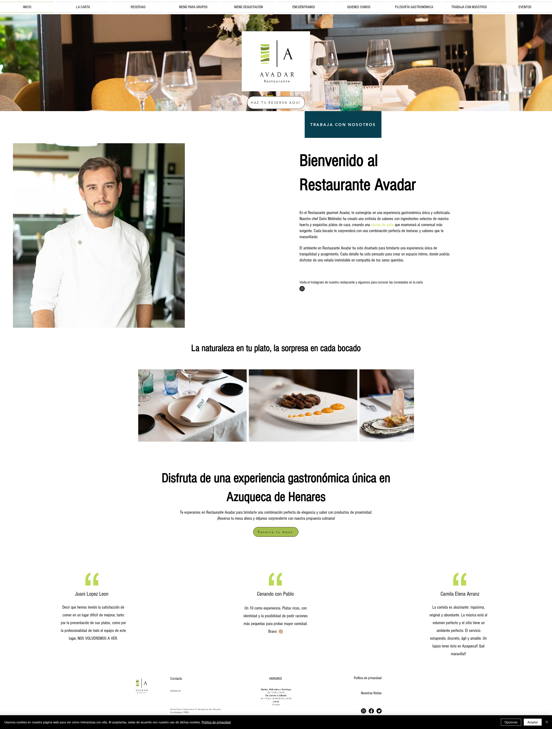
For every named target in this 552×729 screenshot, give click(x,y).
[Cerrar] (546, 722)
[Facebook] (371, 710)
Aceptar (532, 722)
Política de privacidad (368, 678)
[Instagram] (302, 288)
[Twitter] (379, 710)
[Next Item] (406, 405)
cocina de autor (382, 224)
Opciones (511, 722)
